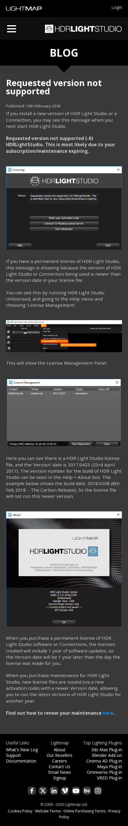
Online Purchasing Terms (84, 811)
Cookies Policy (20, 811)
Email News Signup (59, 775)
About (59, 749)
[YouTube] (76, 791)
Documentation (21, 761)
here (108, 713)
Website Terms (47, 811)
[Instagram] (98, 791)
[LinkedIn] (54, 791)
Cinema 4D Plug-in (104, 761)
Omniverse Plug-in (104, 772)
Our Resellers (59, 755)
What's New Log (22, 749)
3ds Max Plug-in (106, 749)
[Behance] (87, 791)
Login (116, 7)
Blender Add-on (107, 755)
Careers (59, 761)
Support (13, 755)
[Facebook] (32, 791)
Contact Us (59, 766)
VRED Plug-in (109, 778)
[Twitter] (43, 791)
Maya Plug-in (109, 766)
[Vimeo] (65, 791)
